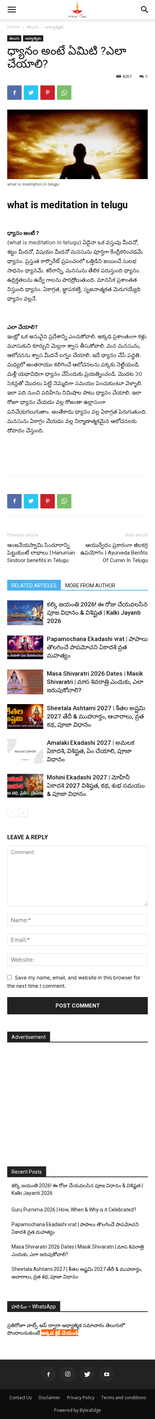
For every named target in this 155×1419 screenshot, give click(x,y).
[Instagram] (68, 1374)
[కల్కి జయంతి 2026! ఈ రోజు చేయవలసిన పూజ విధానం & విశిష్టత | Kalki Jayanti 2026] (25, 612)
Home (13, 27)
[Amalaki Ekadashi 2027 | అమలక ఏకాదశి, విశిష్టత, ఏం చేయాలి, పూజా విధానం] (25, 751)
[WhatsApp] (64, 92)
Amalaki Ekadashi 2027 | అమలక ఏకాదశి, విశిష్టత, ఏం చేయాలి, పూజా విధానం (90, 751)
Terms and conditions (123, 1397)
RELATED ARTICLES (34, 585)
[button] (11, 9)
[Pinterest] (47, 92)
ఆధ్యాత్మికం (54, 27)
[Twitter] (31, 92)
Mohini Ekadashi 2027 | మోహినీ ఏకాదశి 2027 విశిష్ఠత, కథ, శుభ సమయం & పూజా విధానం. (96, 785)
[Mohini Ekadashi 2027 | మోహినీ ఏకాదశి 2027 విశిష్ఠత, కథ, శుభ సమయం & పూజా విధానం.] (25, 785)
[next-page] (23, 812)
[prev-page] (11, 812)
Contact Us (20, 1397)
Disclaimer (49, 1397)
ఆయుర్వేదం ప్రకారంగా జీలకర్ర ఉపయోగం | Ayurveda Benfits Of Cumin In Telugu (114, 553)
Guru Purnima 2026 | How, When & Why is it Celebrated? (74, 1210)
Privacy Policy (80, 1397)
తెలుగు (33, 27)
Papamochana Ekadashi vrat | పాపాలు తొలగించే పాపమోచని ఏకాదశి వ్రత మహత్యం (97, 647)
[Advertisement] (77, 454)
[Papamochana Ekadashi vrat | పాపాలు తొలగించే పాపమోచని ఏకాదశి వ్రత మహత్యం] (25, 647)
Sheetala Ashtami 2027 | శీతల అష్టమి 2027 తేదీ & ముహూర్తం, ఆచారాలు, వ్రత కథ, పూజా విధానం (96, 716)
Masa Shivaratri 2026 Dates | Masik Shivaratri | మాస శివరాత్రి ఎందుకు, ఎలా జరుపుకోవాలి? (95, 682)
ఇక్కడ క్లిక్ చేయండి (59, 1332)
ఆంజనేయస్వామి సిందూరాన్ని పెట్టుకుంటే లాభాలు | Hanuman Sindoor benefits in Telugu (41, 553)
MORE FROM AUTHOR (90, 585)
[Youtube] (106, 1374)
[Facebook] (14, 92)
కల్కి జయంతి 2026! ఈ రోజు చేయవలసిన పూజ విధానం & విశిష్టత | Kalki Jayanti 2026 (97, 612)
